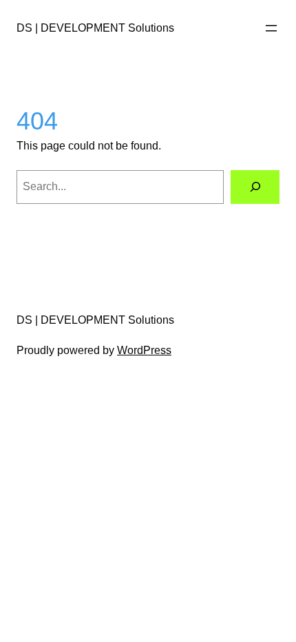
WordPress (144, 350)
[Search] (255, 187)
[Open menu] (271, 28)
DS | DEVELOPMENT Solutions (95, 27)
